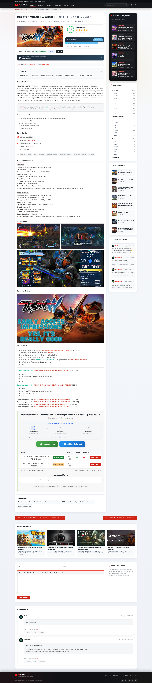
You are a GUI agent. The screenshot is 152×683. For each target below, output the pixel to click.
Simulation (124, 95)
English (22, 155)
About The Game (24, 75)
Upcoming (58, 5)
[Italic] (21, 572)
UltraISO (49, 352)
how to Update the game (77, 360)
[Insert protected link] (50, 572)
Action (63, 21)
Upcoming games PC (123, 116)
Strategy (124, 105)
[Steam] (136, 680)
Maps (124, 144)
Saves (124, 149)
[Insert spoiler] (59, 572)
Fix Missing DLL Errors (24, 506)
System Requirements (47, 75)
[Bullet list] (36, 572)
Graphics (124, 146)
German (42, 155)
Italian (35, 155)
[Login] (131, 5)
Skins (124, 141)
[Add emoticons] (42, 572)
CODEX (124, 125)
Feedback (125, 675)
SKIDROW (124, 123)
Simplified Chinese (65, 155)
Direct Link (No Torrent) (73, 444)
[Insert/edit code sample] (57, 572)
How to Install (80, 75)
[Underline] (24, 572)
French (29, 155)
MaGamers (17, 9)
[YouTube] (132, 680)
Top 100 (66, 5)
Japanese (91, 155)
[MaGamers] (21, 616)
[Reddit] (125, 680)
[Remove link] (48, 572)
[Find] (127, 5)
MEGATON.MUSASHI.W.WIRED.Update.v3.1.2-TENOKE (52, 402)
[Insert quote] (54, 572)
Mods (49, 5)
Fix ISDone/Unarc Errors (87, 502)
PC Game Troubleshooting (69, 502)
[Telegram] (129, 680)
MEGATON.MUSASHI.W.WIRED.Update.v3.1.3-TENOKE (52, 399)
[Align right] (33, 572)
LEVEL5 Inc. (32, 140)
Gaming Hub (123, 157)
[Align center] (30, 572)
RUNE (124, 132)
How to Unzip (22, 502)
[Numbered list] (39, 572)
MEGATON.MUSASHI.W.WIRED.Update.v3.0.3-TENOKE (52, 406)
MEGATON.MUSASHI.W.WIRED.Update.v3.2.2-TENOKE (52, 385)
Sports (124, 113)
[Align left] (28, 572)
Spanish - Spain (51, 155)
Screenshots (59, 75)
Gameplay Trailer (69, 75)
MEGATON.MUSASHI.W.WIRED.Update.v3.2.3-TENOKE (52, 370)
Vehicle (124, 151)
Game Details (35, 75)
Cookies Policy (133, 675)
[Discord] (122, 680)
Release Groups (117, 675)
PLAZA (124, 128)
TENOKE (87, 21)
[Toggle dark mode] (135, 5)
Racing (124, 98)
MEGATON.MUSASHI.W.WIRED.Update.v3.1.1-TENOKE (52, 404)
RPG (76, 21)
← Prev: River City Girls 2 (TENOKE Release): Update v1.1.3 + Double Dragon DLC (40, 517)
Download (89, 75)
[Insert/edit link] (45, 572)
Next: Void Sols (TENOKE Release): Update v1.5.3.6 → (120, 517)
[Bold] (19, 572)
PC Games (24, 9)
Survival (124, 110)
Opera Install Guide (65, 437)
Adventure (70, 21)
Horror (124, 108)
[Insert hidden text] (62, 572)
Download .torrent (48, 444)
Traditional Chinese (79, 155)
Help (72, 5)
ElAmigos (124, 135)
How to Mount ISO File (35, 502)
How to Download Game (52, 502)
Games (32, 5)
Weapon (124, 154)
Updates (40, 5)
